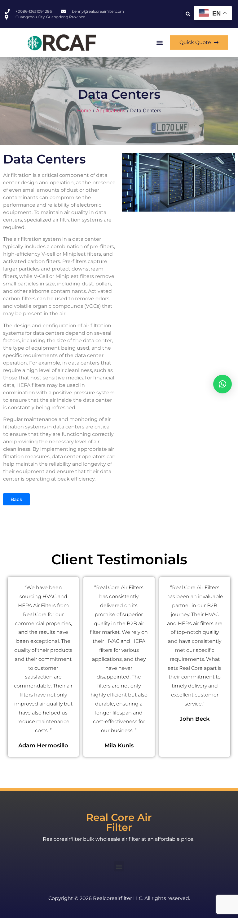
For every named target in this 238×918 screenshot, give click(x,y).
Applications (110, 110)
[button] (188, 14)
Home (84, 110)
